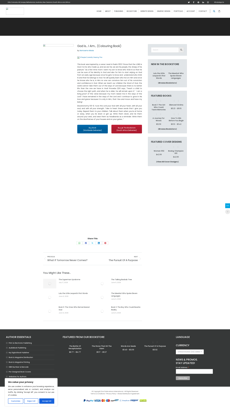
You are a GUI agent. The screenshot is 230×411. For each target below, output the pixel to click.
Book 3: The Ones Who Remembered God (74, 308)
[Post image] (49, 283)
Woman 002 (159, 151)
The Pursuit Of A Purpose (155, 346)
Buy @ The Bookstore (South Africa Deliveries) (126, 129)
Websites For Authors (17, 376)
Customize (15, 401)
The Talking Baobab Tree (121, 279)
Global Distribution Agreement (128, 394)
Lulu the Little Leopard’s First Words (73, 293)
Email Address (182, 367)
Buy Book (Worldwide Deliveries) (92, 129)
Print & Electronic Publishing (20, 343)
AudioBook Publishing (17, 348)
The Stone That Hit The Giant (102, 347)
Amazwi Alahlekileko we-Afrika (176, 75)
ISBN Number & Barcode (19, 367)
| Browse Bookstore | (167, 83)
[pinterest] (198, 2)
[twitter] (189, 2)
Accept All (46, 401)
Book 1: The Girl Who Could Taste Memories (159, 107)
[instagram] (208, 2)
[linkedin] (203, 2)
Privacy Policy (111, 394)
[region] (31, 392)
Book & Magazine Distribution (21, 357)
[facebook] (194, 2)
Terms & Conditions (98, 394)
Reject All (31, 401)
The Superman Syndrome (69, 279)
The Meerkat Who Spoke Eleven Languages (124, 294)
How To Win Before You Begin (176, 119)
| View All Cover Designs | (167, 162)
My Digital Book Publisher (19, 352)
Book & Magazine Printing (19, 362)
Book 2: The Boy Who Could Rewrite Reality (125, 308)
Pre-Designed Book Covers (20, 372)
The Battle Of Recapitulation (75, 347)
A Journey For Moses (159, 119)
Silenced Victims (176, 105)
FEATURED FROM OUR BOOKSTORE (83, 337)
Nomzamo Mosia (87, 50)
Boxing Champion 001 (176, 152)
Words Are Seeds (128, 346)
